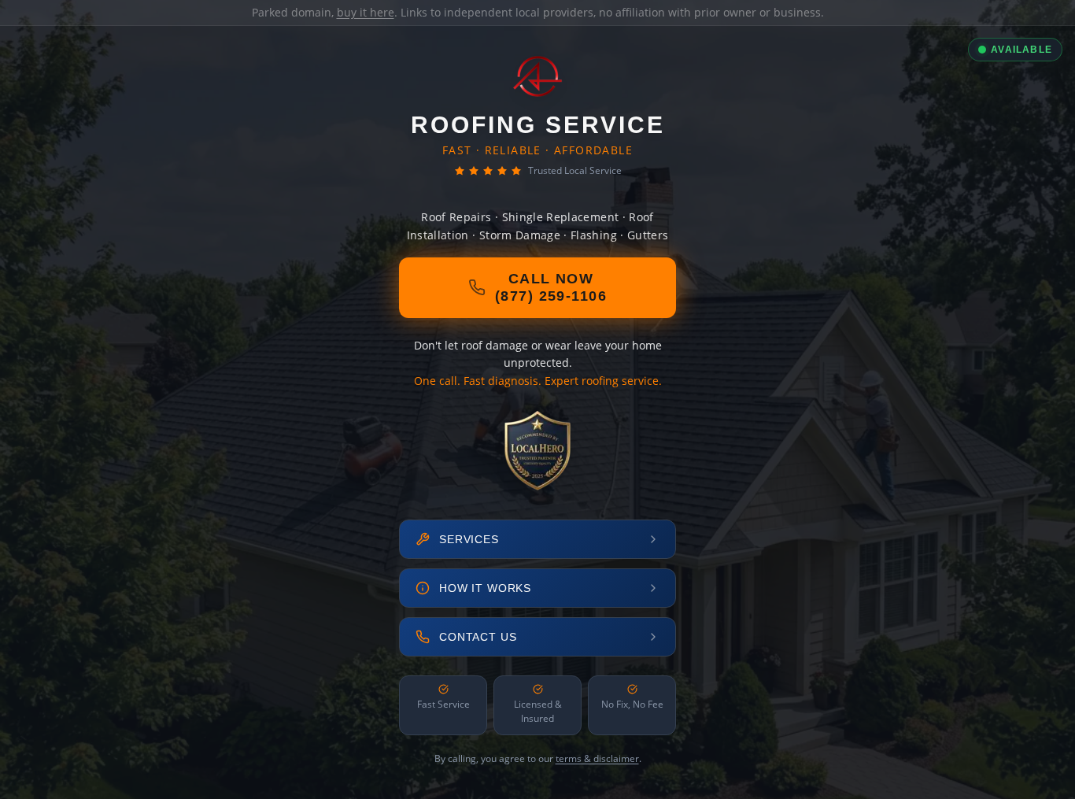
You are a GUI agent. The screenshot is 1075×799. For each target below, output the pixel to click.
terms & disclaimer (597, 758)
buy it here (365, 12)
